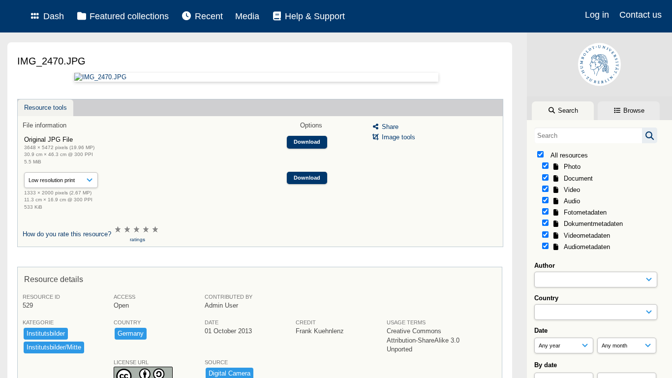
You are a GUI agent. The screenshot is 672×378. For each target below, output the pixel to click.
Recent (207, 16)
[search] (595, 135)
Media (247, 16)
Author (544, 265)
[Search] (649, 135)
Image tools (397, 137)
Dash (52, 16)
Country (546, 298)
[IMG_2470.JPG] (256, 77)
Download (307, 142)
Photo (570, 166)
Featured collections (128, 16)
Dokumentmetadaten (591, 223)
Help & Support (313, 16)
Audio (570, 201)
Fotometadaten (583, 212)
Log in (597, 15)
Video (570, 189)
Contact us (640, 15)
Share (389, 126)
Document (576, 178)
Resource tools (45, 107)
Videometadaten (585, 235)
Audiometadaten (585, 247)
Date (541, 330)
